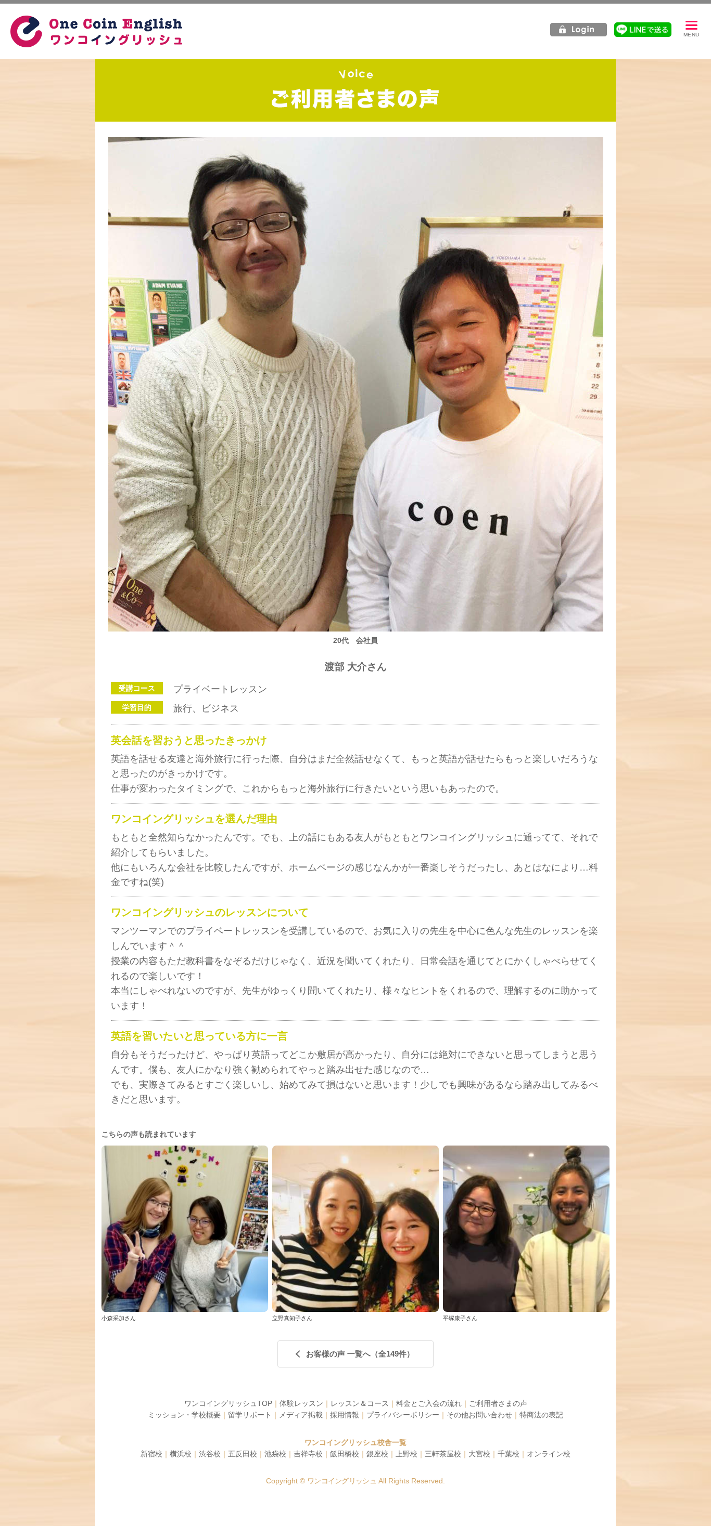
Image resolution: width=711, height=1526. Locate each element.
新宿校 (151, 1454)
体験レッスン (301, 1403)
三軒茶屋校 (443, 1454)
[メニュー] (691, 29)
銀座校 (377, 1454)
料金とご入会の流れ (429, 1403)
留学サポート (250, 1415)
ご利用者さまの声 (498, 1403)
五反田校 (242, 1454)
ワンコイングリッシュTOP (228, 1403)
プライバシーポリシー (402, 1415)
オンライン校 (548, 1454)
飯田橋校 (344, 1454)
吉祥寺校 (308, 1454)
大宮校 (479, 1454)
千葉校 (508, 1454)
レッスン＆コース (360, 1403)
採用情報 (344, 1415)
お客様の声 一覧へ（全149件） (360, 1353)
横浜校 (181, 1454)
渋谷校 (210, 1454)
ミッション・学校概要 (184, 1415)
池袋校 (275, 1454)
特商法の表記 (541, 1415)
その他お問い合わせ (479, 1415)
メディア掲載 (301, 1415)
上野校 (406, 1454)
